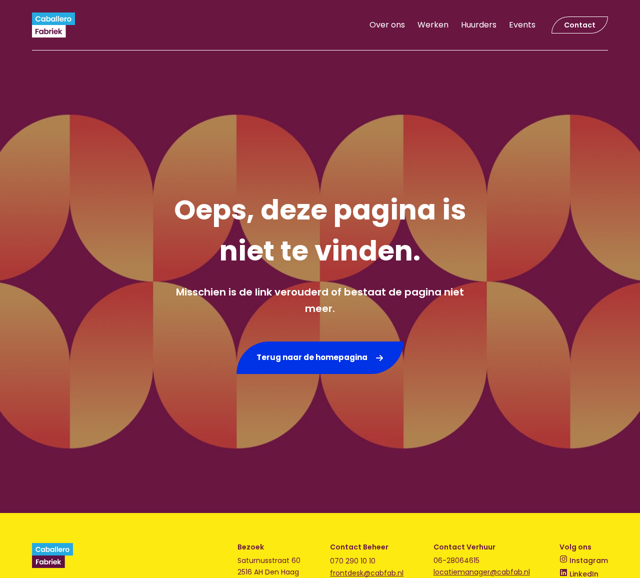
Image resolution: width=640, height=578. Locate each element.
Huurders (478, 24)
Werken (433, 24)
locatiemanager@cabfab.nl (482, 572)
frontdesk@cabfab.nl (367, 573)
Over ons (387, 24)
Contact (580, 25)
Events (522, 24)
